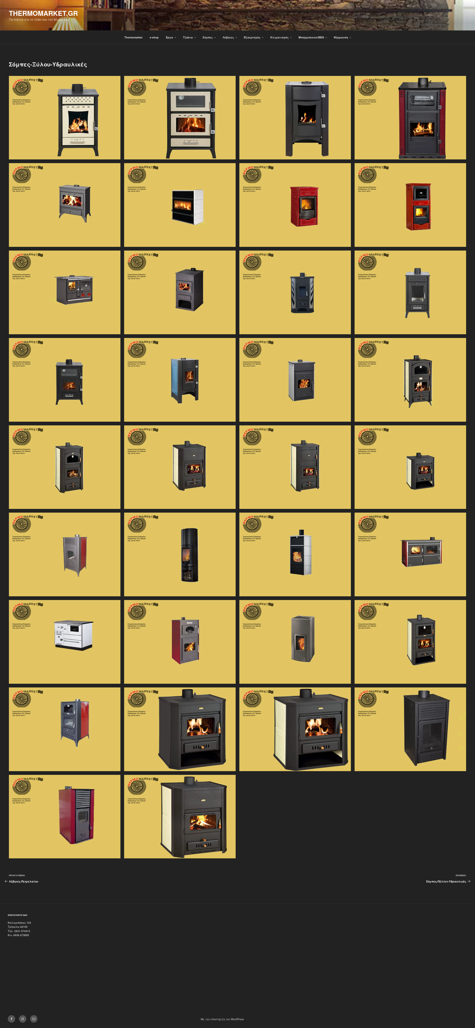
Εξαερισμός (252, 37)
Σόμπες (208, 37)
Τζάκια (188, 37)
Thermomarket (133, 37)
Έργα (169, 37)
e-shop (154, 37)
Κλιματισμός (279, 37)
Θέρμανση (341, 37)
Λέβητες (228, 37)
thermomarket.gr (43, 13)
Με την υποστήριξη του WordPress (222, 1019)
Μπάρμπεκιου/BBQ (311, 37)
